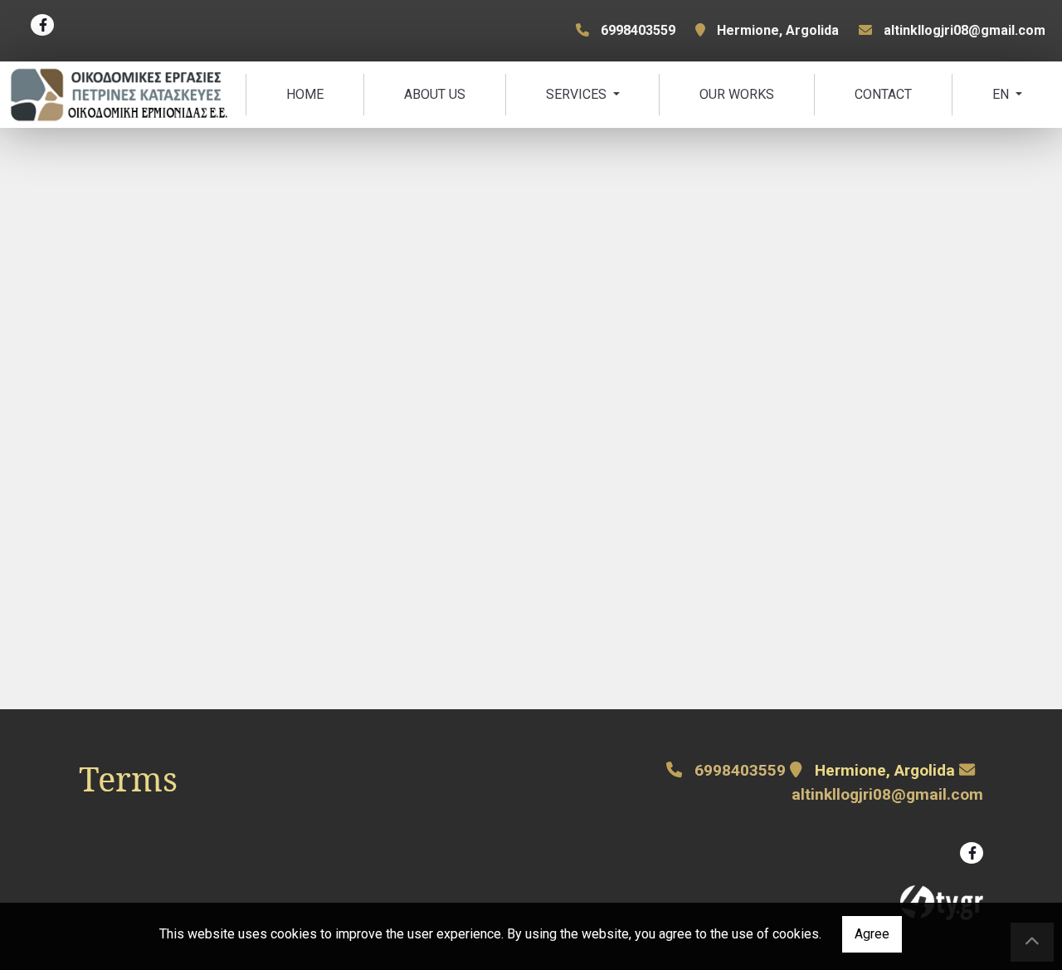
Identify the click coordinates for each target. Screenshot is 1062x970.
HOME (305, 94)
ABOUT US (434, 94)
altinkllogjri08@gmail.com (964, 30)
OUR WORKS (736, 94)
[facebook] (42, 25)
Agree (872, 934)
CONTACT (883, 94)
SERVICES (578, 94)
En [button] (1002, 94)
